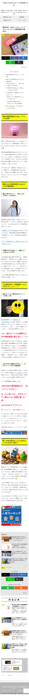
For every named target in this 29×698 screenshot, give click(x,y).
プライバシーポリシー (7, 690)
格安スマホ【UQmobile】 (11, 230)
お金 (4, 567)
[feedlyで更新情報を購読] (7, 587)
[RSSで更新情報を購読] (21, 587)
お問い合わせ (21, 690)
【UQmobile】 (14, 485)
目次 (12, 71)
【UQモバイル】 (21, 372)
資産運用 (10, 567)
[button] (19, 62)
